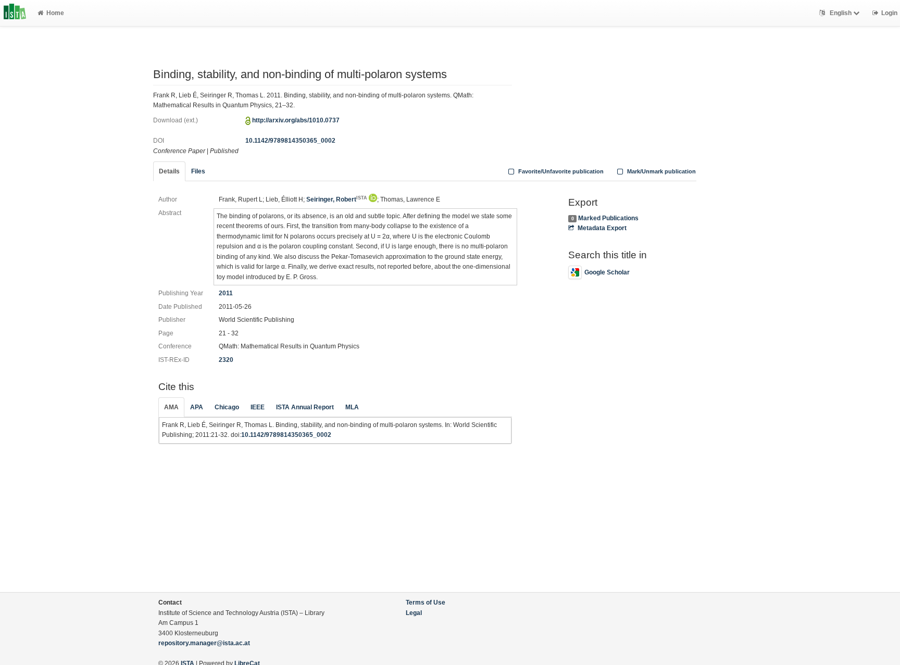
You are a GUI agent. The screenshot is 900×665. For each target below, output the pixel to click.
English (840, 13)
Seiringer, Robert (336, 199)
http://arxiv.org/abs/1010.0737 (296, 120)
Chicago (227, 407)
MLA (352, 407)
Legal (414, 613)
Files (198, 171)
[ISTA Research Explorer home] (15, 13)
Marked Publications (608, 218)
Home (55, 13)
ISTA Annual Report (305, 407)
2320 (226, 359)
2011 (226, 293)
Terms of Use (425, 602)
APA (196, 407)
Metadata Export (602, 228)
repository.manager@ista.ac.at (204, 643)
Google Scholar (607, 272)
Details (169, 171)
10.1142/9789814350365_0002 (290, 140)
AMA (171, 407)
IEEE (258, 407)
